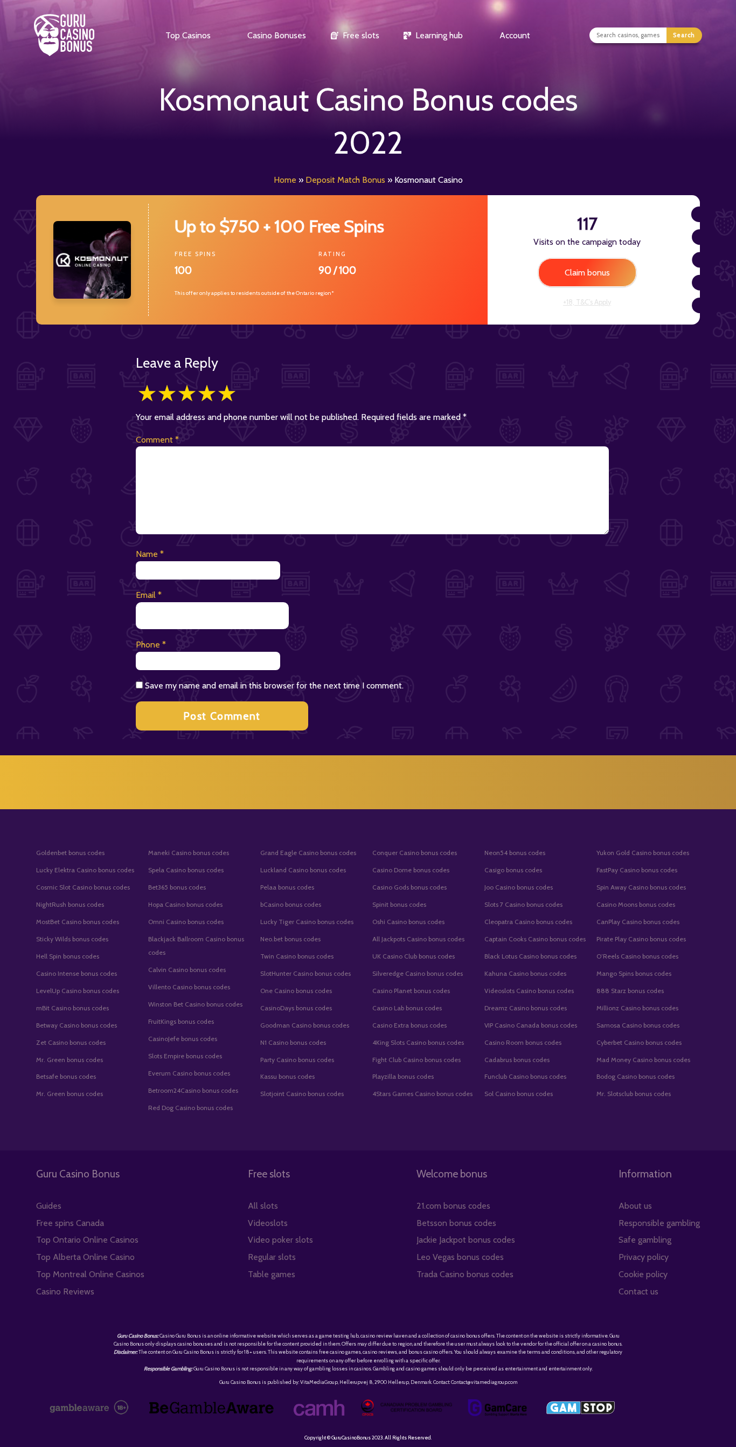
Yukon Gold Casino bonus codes (642, 853)
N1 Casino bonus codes (293, 1042)
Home (285, 180)
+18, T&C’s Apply (587, 302)
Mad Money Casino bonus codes (643, 1060)
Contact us (638, 1291)
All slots (263, 1206)
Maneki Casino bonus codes (188, 853)
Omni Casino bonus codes (186, 922)
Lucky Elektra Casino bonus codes (85, 870)
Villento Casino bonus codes (189, 987)
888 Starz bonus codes (630, 991)
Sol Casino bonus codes (518, 1094)
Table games (271, 1274)
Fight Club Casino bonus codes (416, 1060)
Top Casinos (188, 35)
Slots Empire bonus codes (185, 1056)
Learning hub (439, 35)
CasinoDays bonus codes (296, 1008)
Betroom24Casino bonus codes (193, 1090)
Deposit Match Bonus (345, 180)
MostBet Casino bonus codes (77, 922)
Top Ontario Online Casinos (87, 1240)
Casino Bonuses (276, 35)
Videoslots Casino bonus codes (529, 991)
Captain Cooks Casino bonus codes (535, 939)
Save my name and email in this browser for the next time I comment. (274, 685)
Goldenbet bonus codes (70, 853)
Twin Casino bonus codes (297, 956)
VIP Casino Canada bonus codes (530, 1025)
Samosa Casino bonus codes (637, 1025)
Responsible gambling (659, 1223)
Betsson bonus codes (456, 1223)
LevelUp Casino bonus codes (77, 991)
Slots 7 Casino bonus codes (523, 904)
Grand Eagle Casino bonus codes (308, 853)
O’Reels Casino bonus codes (637, 956)
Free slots (361, 35)
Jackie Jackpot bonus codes (465, 1240)
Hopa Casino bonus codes (185, 904)
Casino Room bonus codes (522, 1042)
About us (635, 1206)
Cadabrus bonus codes (517, 1060)
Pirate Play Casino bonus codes (641, 939)
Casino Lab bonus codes (407, 1008)
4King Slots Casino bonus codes (418, 1042)
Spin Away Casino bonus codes (641, 887)
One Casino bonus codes (296, 991)
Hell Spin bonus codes (67, 956)
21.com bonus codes (453, 1206)
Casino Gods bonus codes (409, 887)
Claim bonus (587, 273)
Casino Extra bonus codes (409, 1025)
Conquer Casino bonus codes (414, 853)
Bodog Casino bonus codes (635, 1076)
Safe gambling (645, 1240)
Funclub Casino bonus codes (525, 1076)
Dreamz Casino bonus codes (525, 1008)
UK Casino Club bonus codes (413, 956)
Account (514, 35)
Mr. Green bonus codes (69, 1060)
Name (150, 554)
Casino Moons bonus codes (635, 904)
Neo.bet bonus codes (290, 939)
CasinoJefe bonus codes (182, 1039)
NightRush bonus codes (70, 904)
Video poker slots (280, 1240)
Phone (151, 644)
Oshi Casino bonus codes (408, 922)
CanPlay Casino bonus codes (637, 922)
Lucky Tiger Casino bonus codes (306, 922)
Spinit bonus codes (399, 904)
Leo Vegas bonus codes (460, 1257)
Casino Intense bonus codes (76, 973)
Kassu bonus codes (287, 1076)
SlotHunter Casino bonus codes (305, 973)
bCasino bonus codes (290, 904)
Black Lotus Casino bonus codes (530, 956)
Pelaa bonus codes (287, 887)
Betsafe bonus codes (66, 1076)
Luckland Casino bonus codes (303, 870)
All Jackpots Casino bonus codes (418, 939)
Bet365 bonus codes (177, 887)
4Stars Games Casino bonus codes (422, 1094)
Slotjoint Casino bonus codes (302, 1094)
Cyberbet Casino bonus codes (639, 1042)
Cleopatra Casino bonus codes (528, 922)
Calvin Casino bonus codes (187, 970)
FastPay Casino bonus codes (636, 870)
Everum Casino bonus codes (189, 1073)
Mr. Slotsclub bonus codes (633, 1094)
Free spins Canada (70, 1223)
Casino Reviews (65, 1291)
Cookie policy (643, 1274)
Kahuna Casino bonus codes (525, 973)
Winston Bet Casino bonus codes (195, 1004)
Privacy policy (644, 1257)
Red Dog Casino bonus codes (190, 1108)
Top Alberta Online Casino (85, 1257)
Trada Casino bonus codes (464, 1274)
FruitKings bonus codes (181, 1021)
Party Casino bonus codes (297, 1060)
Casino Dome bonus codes (410, 870)
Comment (157, 440)
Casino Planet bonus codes (411, 991)
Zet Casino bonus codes (71, 1042)
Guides (48, 1206)
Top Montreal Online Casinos (90, 1274)
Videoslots (268, 1223)
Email (149, 595)
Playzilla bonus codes (403, 1076)
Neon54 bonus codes (514, 853)
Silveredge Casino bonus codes (417, 973)
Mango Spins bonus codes (633, 973)
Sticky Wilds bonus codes (72, 939)
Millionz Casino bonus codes (637, 1008)
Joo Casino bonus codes (518, 887)
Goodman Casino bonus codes (304, 1025)
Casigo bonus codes (513, 870)
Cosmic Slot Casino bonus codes (83, 887)
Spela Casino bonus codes (186, 870)
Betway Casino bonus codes (76, 1025)
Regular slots (272, 1257)
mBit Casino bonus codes (72, 1008)
